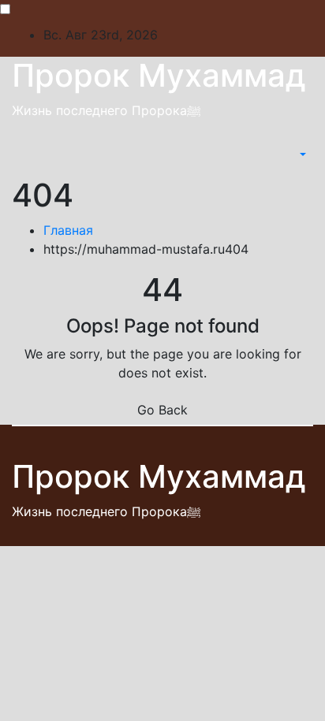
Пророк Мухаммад (159, 75)
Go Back (162, 410)
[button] (301, 154)
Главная (68, 230)
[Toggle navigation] (286, 154)
